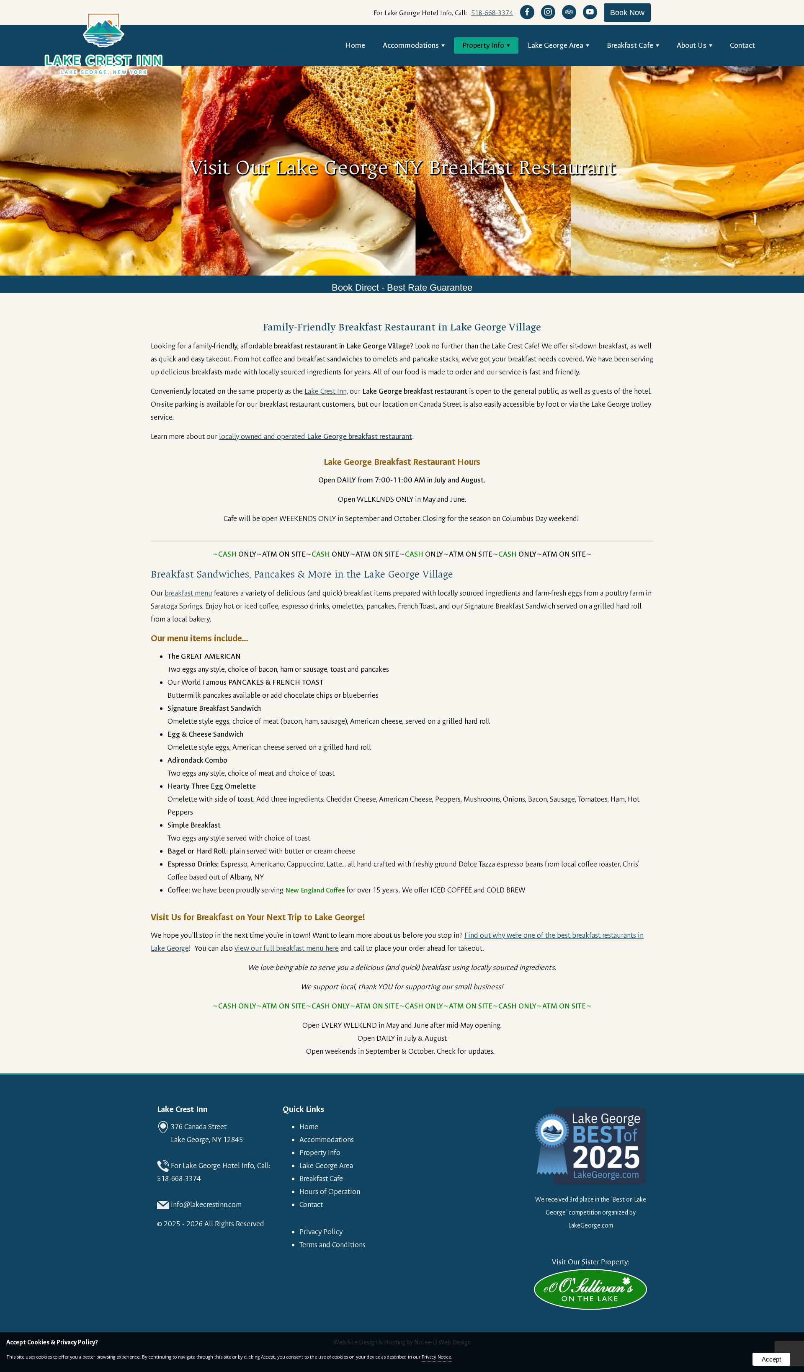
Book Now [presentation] (627, 12)
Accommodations (411, 45)
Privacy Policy (321, 1232)
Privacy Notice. (437, 1357)
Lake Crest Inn (325, 391)
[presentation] (527, 12)
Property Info (483, 45)
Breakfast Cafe (630, 45)
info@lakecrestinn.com (206, 1205)
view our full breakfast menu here (286, 948)
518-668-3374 (492, 12)
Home (355, 45)
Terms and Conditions (332, 1245)
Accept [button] (771, 1359)
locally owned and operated (315, 436)
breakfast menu (188, 593)
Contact (742, 45)
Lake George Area (555, 45)
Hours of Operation (329, 1192)
